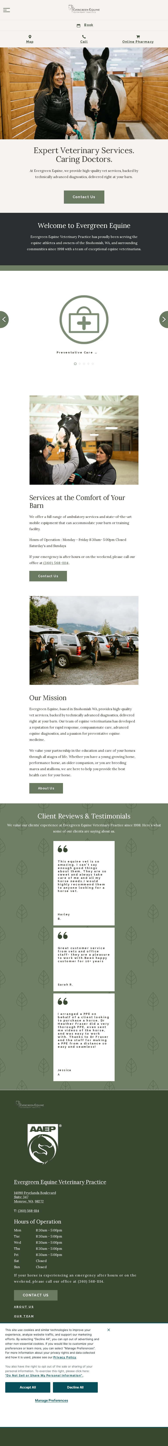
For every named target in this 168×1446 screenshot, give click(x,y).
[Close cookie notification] (109, 1330)
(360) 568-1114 (56, 563)
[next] (163, 319)
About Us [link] (46, 788)
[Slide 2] (79, 364)
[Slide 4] (88, 364)
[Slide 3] (84, 364)
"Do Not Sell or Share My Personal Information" (43, 1375)
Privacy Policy (64, 1357)
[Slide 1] (75, 363)
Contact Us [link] (84, 197)
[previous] (4, 319)
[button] (6, 10)
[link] (84, 9)
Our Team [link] (24, 1316)
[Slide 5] (93, 364)
